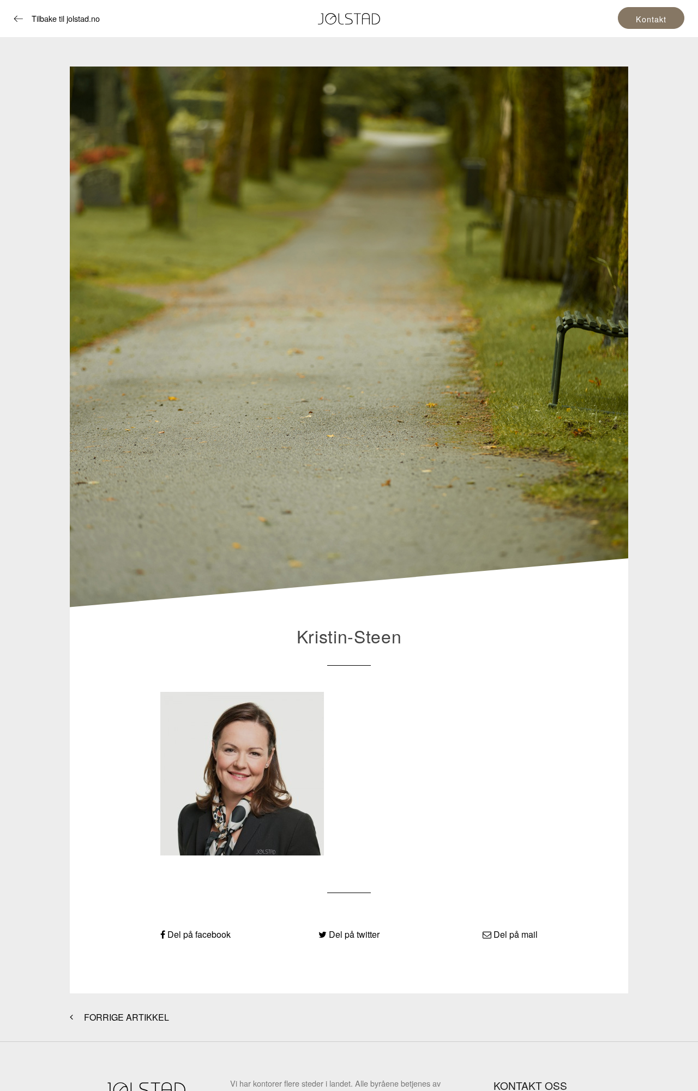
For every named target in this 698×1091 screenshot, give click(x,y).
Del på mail (514, 934)
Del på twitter (353, 934)
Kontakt (651, 19)
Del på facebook (198, 934)
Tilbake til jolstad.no (66, 18)
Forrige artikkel (125, 1017)
